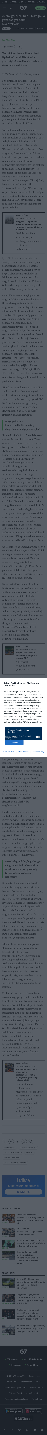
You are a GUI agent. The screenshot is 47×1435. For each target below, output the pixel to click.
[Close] (41, 683)
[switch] (38, 737)
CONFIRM (14, 742)
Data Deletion (8, 752)
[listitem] (22, 731)
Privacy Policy (38, 752)
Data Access (23, 752)
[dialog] (23, 717)
